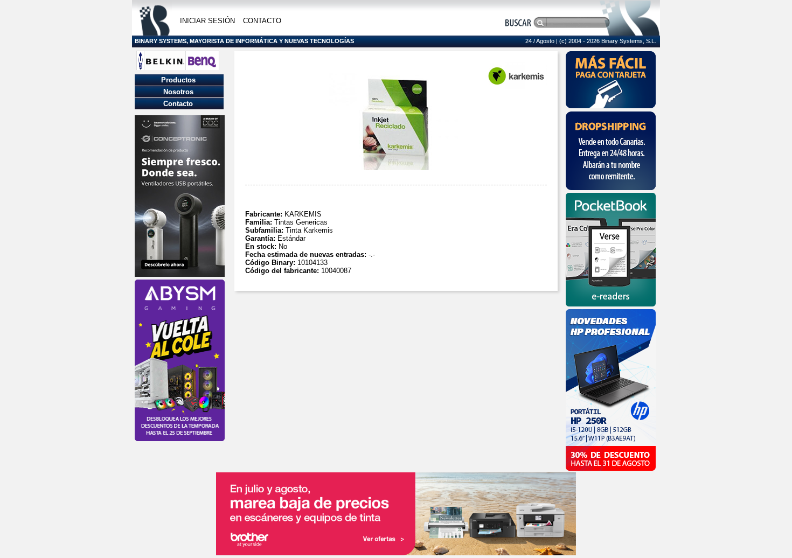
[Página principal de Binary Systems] (154, 32)
